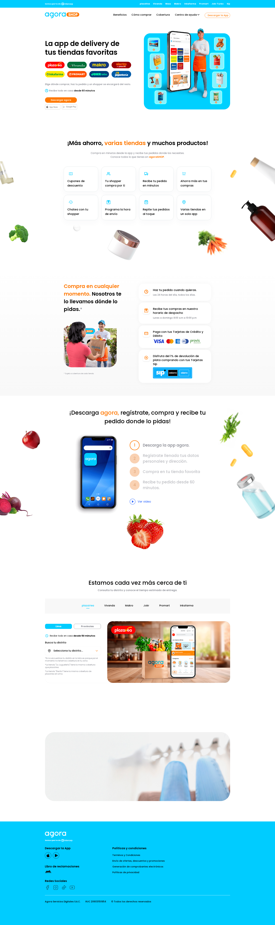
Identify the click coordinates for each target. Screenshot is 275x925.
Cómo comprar (141, 15)
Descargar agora (61, 100)
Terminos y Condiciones (126, 855)
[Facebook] (47, 887)
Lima (58, 626)
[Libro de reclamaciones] (62, 871)
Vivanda (157, 3)
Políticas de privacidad (125, 872)
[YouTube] (72, 887)
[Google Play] (56, 855)
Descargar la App (218, 15)
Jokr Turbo (218, 3)
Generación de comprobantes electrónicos (137, 866)
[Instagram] (55, 887)
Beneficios (120, 15)
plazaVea (145, 3)
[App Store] (48, 855)
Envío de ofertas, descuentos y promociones (138, 860)
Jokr (146, 605)
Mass (168, 3)
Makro (177, 3)
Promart (203, 3)
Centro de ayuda (186, 15)
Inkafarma (190, 3)
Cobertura (163, 15)
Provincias (87, 626)
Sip (228, 3)
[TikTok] (64, 887)
